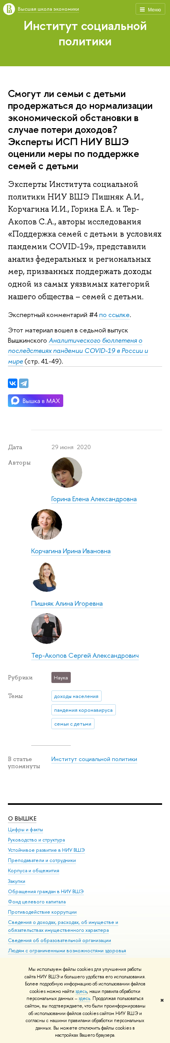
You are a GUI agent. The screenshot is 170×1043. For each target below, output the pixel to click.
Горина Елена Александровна (94, 498)
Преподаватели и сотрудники (42, 860)
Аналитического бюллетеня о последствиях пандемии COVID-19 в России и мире (78, 351)
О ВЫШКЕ (22, 818)
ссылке (118, 314)
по (103, 314)
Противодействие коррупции (42, 912)
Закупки (16, 881)
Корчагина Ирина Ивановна (71, 550)
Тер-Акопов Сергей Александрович (85, 655)
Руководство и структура (36, 839)
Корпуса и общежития (33, 870)
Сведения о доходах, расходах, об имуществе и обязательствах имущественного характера (63, 926)
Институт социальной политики (85, 33)
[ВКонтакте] (12, 383)
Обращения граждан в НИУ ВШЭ (46, 891)
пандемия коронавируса (83, 709)
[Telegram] (23, 383)
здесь (81, 991)
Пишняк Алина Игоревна (67, 603)
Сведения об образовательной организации (59, 940)
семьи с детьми (72, 723)
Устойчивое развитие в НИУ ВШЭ (46, 850)
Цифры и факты (25, 829)
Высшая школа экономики (48, 8)
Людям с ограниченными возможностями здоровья (67, 950)
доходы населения (76, 696)
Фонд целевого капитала (37, 901)
